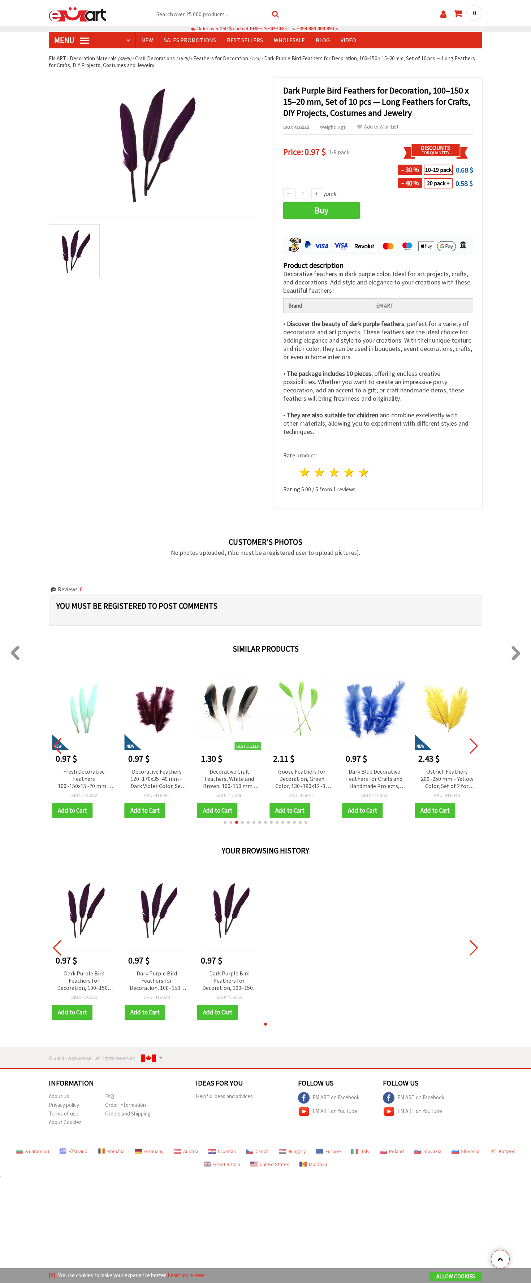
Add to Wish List (381, 127)
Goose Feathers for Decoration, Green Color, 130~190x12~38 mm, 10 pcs (301, 779)
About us (59, 1096)
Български (37, 1151)
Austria (190, 1151)
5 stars (364, 472)
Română (116, 1151)
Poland (396, 1151)
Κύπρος (507, 1151)
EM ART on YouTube (334, 1111)
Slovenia (470, 1151)
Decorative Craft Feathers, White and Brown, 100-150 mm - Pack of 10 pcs (229, 779)
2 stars (319, 472)
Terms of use (63, 1113)
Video (348, 40)
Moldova (318, 1164)
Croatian (227, 1151)
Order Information (125, 1104)
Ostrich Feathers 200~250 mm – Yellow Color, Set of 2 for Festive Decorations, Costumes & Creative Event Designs (447, 779)
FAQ (109, 1096)
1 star (305, 472)
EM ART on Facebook (335, 1097)
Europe (333, 1151)
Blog (323, 40)
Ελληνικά (78, 1151)
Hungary (297, 1151)
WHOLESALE (289, 40)
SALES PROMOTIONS (190, 40)
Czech (262, 1151)
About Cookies (65, 1122)
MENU (65, 40)
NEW (147, 40)
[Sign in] (443, 14)
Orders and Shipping (128, 1113)
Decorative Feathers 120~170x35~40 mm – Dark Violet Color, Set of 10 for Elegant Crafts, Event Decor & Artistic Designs (156, 779)
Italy (365, 1151)
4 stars (349, 472)
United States (274, 1164)
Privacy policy (64, 1104)
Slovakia (432, 1151)
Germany (154, 1151)
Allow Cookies (455, 1276)
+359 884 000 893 (315, 28)
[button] (225, 822)
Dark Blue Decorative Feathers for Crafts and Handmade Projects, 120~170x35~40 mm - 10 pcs (374, 779)
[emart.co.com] (78, 14)
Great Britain (226, 1164)
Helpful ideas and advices (224, 1096)
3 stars (334, 472)
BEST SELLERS (245, 40)
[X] (52, 1275)
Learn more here (186, 1275)
